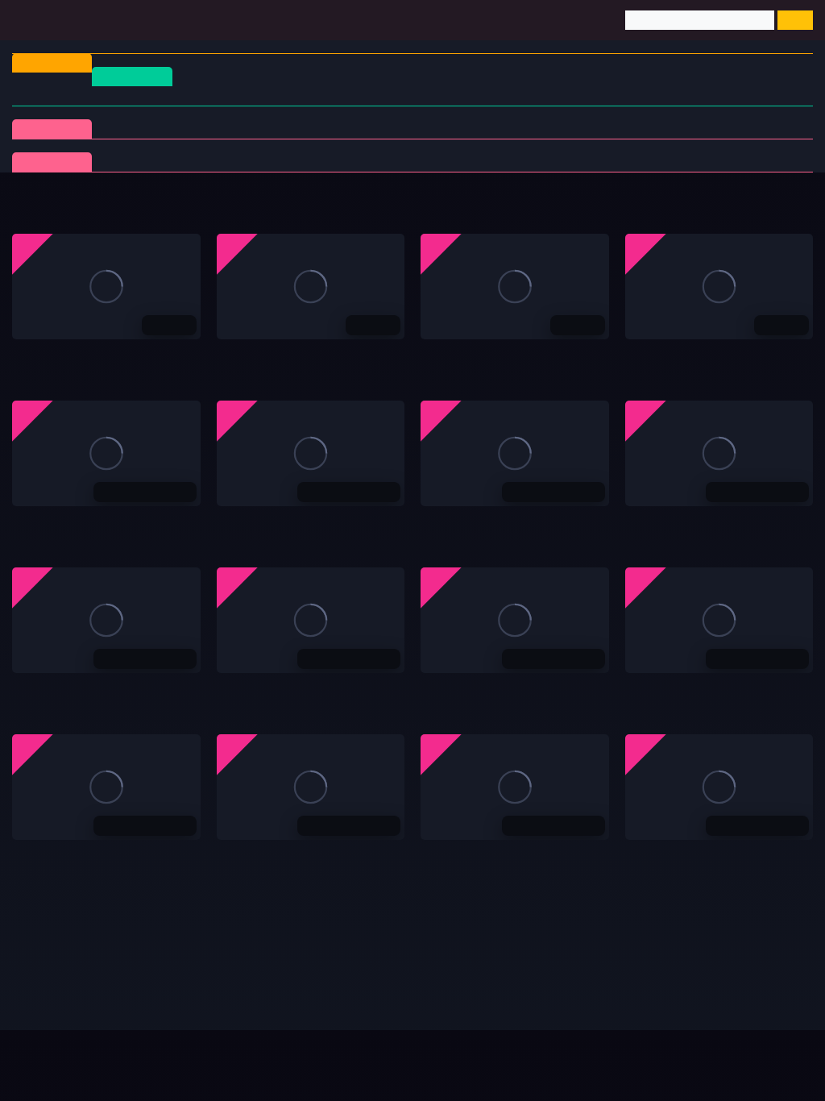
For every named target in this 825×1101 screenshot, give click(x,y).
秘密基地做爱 (454, 689)
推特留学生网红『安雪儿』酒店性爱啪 (312, 523)
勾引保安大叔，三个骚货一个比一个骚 (516, 523)
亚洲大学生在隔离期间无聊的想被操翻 (721, 689)
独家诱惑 (491, 162)
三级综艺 (669, 129)
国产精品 (56, 95)
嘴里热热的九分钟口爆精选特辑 (704, 523)
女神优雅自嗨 (250, 689)
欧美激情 (589, 95)
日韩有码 (144, 95)
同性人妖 (491, 129)
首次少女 (580, 162)
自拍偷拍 (233, 95)
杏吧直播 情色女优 (467, 356)
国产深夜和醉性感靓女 (68, 689)
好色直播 (239, 356)
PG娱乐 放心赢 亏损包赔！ (691, 356)
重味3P (135, 162)
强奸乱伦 (313, 129)
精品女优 (402, 129)
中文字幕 (322, 95)
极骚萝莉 (313, 162)
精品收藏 (52, 129)
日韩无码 (499, 95)
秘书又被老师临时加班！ (74, 856)
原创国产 (411, 95)
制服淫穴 (135, 129)
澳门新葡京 (40, 356)
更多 (785, 204)
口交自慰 (224, 129)
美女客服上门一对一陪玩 (279, 856)
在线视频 (52, 162)
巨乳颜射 (757, 162)
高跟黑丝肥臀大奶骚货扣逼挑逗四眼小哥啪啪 (125, 523)
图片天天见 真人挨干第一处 (694, 856)
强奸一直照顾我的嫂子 (477, 856)
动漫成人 (757, 129)
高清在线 (132, 76)
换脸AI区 (579, 129)
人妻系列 (224, 162)
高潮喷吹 (669, 162)
